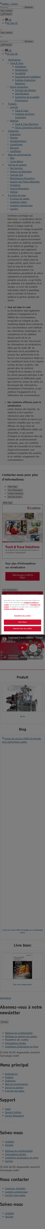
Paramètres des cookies (22, 616)
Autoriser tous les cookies (22, 629)
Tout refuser (22, 622)
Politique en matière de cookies (14, 609)
